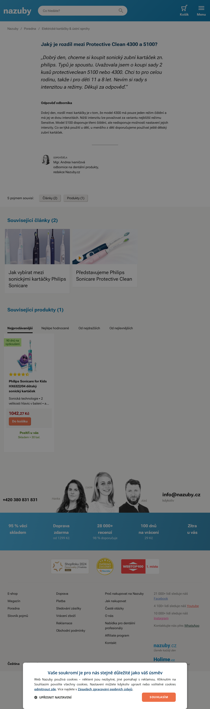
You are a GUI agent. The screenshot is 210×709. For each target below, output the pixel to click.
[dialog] (105, 686)
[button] (53, 697)
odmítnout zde (45, 689)
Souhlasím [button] (159, 697)
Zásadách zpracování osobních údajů (105, 689)
